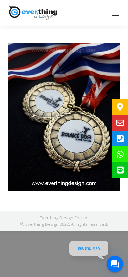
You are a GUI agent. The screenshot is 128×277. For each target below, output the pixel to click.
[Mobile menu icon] (116, 13)
